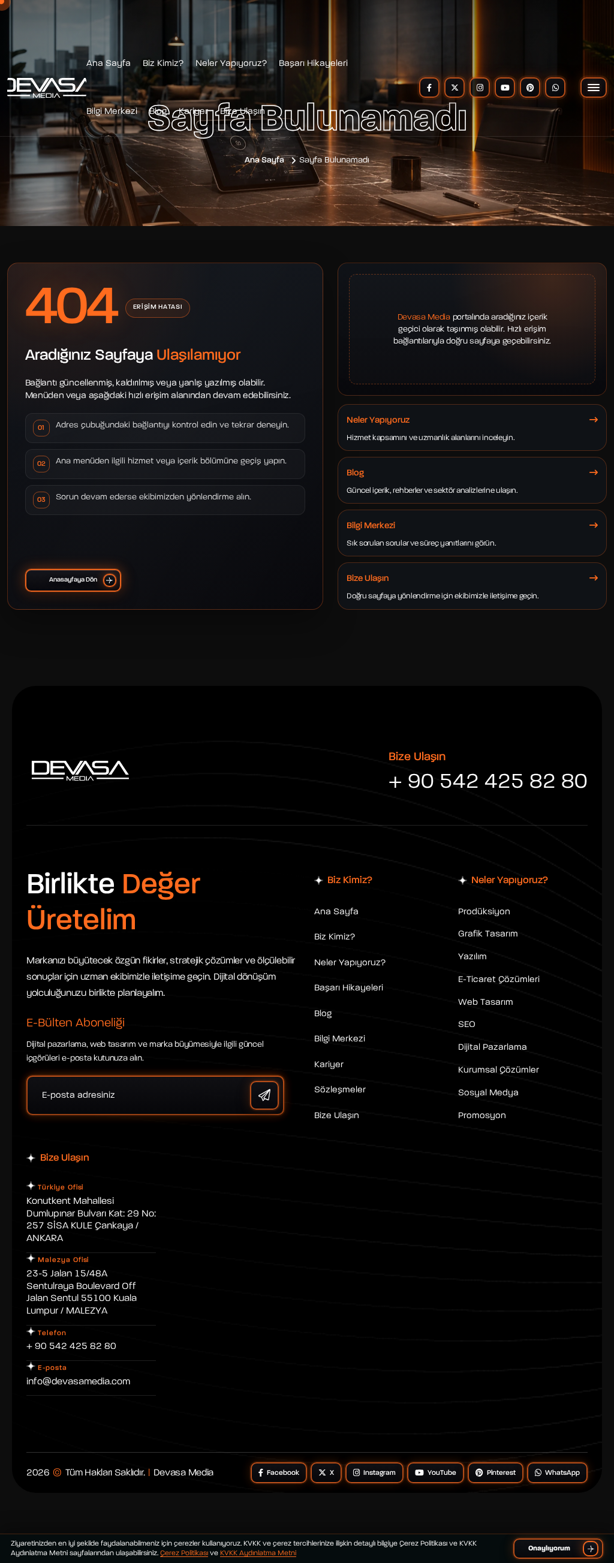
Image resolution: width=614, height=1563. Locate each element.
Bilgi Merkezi (111, 111)
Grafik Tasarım (488, 933)
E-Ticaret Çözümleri (499, 979)
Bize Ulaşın (242, 111)
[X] (454, 87)
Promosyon (482, 1115)
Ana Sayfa (108, 63)
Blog (158, 111)
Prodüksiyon (484, 911)
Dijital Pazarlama (492, 1047)
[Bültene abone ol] (264, 1095)
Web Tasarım (485, 1002)
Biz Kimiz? (163, 63)
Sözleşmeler (340, 1089)
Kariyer (193, 111)
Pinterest (501, 1473)
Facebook (283, 1473)
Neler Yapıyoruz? (231, 63)
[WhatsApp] (555, 87)
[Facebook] (429, 87)
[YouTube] (505, 87)
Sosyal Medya (488, 1092)
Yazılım (472, 956)
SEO (466, 1024)
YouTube (442, 1473)
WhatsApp (562, 1473)
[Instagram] (479, 87)
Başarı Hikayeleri (313, 63)
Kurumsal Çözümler (498, 1069)
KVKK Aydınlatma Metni (258, 1553)
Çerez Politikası (184, 1553)
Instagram (379, 1473)
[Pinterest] (530, 87)
